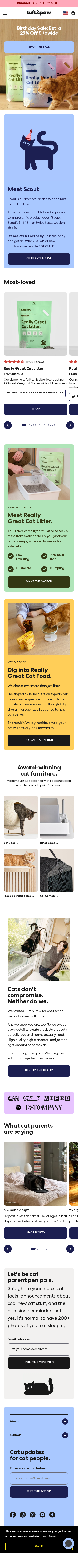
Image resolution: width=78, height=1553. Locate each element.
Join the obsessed (39, 1362)
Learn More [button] (48, 1536)
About (14, 1421)
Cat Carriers (47, 896)
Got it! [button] (39, 1546)
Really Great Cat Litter (23, 369)
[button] (68, 1543)
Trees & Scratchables (17, 896)
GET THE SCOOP (39, 1491)
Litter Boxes (47, 843)
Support (16, 1435)
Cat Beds (9, 843)
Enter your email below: (28, 1468)
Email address (19, 1339)
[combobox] (65, 13)
